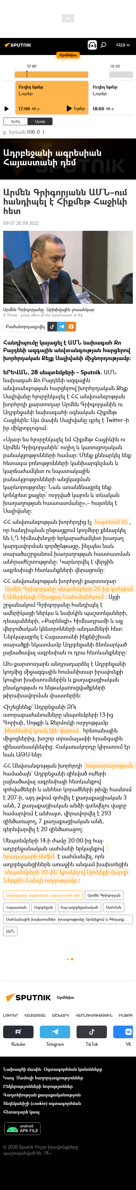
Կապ (8, 1078)
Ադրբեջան (43, 907)
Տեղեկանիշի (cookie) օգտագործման (42, 1103)
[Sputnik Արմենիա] (19, 47)
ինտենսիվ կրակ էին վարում (42, 730)
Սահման (113, 907)
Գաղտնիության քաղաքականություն (42, 1095)
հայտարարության (109, 765)
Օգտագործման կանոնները (73, 1069)
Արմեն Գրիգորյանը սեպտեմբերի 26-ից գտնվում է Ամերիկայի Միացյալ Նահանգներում (68, 592)
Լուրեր (10, 1015)
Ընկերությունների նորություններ (38, 1086)
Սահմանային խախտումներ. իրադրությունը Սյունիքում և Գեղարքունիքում (69, 919)
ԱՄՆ (10, 931)
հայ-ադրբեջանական (79, 907)
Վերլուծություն (94, 1015)
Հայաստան (16, 907)
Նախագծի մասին (22, 1069)
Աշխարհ (60, 1015)
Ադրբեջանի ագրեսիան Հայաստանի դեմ (43, 895)
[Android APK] (22, 1129)
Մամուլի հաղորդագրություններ (49, 1078)
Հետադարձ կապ (21, 1112)
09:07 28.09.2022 (21, 223)
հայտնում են (111, 521)
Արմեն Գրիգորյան (104, 895)
